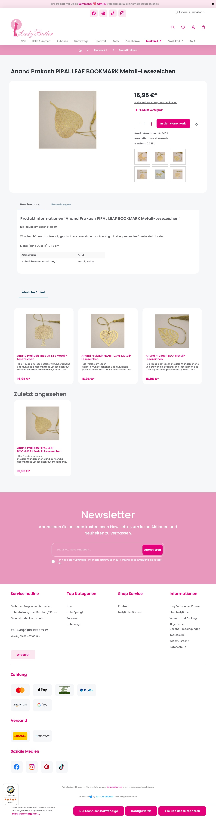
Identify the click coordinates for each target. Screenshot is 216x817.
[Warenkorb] (201, 27)
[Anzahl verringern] (138, 124)
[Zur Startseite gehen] (32, 28)
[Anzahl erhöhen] (151, 124)
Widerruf (23, 655)
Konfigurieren (141, 811)
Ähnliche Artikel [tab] (33, 292)
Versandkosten (114, 787)
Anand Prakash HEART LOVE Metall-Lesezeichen (106, 357)
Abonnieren (152, 550)
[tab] (30, 204)
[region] (108, 346)
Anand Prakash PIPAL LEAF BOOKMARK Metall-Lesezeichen (39, 449)
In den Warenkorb (173, 123)
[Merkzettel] (183, 27)
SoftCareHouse (104, 796)
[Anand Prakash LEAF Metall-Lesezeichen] (172, 331)
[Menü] (16, 786)
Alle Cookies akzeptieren (182, 811)
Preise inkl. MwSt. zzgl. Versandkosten (155, 102)
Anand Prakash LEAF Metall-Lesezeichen (165, 357)
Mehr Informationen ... (26, 814)
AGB (75, 559)
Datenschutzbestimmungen (99, 559)
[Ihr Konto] (193, 27)
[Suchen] (173, 27)
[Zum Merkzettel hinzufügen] (196, 124)
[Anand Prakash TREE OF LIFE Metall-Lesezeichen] (43, 331)
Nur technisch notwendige (98, 811)
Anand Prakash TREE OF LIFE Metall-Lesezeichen (42, 357)
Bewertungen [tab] (61, 204)
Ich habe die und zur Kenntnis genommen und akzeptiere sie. (110, 561)
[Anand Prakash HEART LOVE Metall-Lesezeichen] (108, 331)
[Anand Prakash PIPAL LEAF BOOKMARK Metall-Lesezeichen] (42, 423)
